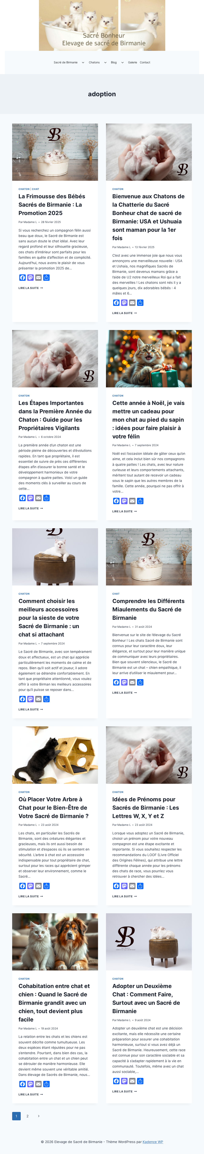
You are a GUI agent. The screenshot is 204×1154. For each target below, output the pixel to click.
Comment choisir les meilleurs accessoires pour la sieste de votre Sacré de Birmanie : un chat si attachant (49, 618)
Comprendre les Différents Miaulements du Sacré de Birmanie (148, 609)
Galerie (132, 62)
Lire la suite (31, 288)
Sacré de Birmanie (65, 62)
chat (35, 189)
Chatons (94, 62)
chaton (24, 189)
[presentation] (55, 152)
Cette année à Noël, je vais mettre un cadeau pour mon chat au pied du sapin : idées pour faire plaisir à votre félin (148, 420)
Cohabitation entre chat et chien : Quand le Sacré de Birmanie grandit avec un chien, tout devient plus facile (54, 1003)
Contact (145, 62)
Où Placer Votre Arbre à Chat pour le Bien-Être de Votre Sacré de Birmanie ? (54, 807)
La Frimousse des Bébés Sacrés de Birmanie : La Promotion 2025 (52, 204)
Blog (114, 62)
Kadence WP (153, 1142)
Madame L (30, 222)
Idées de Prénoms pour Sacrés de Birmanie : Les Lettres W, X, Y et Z (145, 807)
